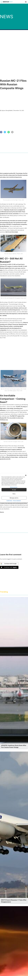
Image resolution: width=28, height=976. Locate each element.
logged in (9, 559)
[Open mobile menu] (26, 1)
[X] (5, 132)
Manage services (13, 487)
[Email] (12, 132)
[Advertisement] (14, 354)
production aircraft (5, 459)
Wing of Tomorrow (13, 324)
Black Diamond (4, 326)
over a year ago (16, 268)
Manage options (14, 498)
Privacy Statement (17, 500)
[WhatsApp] (8, 132)
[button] (26, 475)
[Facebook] (1, 132)
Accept (14, 489)
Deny (14, 493)
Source (2, 512)
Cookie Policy (9, 500)
